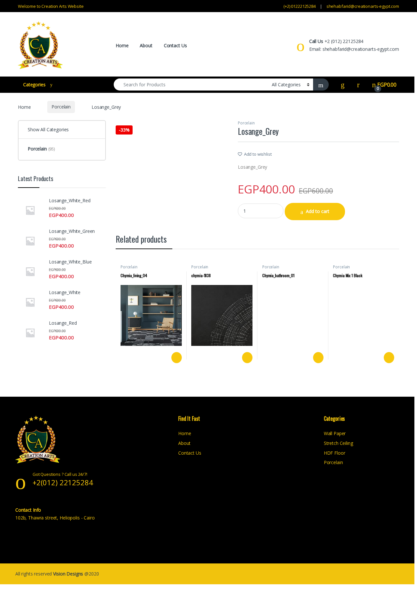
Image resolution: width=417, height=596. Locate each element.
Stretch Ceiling (338, 443)
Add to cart (317, 211)
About (146, 45)
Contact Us (175, 45)
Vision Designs (68, 574)
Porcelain (61, 107)
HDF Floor (334, 453)
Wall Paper (335, 433)
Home (122, 45)
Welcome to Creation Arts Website (51, 6)
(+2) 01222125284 (299, 6)
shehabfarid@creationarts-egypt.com (362, 6)
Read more (175, 357)
